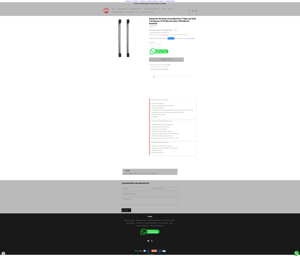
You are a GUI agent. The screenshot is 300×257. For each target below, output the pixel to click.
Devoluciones (130, 223)
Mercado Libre (170, 1)
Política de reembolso (157, 226)
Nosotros (128, 1)
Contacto (135, 1)
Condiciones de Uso (169, 220)
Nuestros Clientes (152, 1)
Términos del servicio (142, 226)
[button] (123, 9)
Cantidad (151, 42)
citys (152, 254)
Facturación (139, 223)
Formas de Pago (163, 223)
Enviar (126, 210)
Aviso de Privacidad (151, 223)
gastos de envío (165, 34)
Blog (171, 223)
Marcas (161, 1)
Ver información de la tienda (159, 69)
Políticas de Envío (141, 220)
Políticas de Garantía (154, 220)
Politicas (143, 1)
